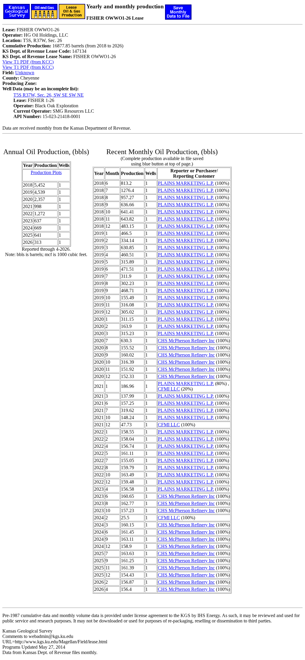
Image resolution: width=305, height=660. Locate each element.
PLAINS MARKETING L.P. (186, 183)
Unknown (24, 72)
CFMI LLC (169, 388)
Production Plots (46, 172)
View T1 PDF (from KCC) (28, 61)
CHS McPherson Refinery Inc (186, 340)
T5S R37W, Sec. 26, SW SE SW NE (48, 94)
